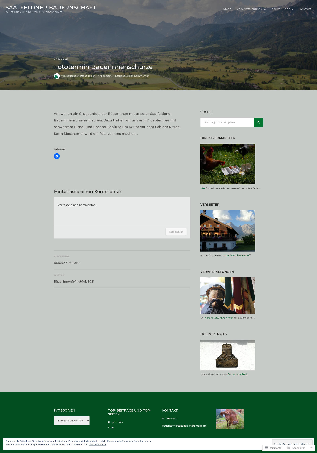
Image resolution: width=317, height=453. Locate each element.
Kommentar (176, 231)
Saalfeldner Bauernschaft (51, 7)
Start (227, 9)
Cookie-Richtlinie (97, 444)
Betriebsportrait (237, 374)
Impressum (169, 418)
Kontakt (305, 9)
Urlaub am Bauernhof (237, 255)
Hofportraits (115, 422)
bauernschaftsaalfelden (80, 75)
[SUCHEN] (258, 122)
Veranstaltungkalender (219, 317)
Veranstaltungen (250, 9)
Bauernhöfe (281, 9)
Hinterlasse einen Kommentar (131, 75)
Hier (202, 188)
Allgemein (105, 75)
